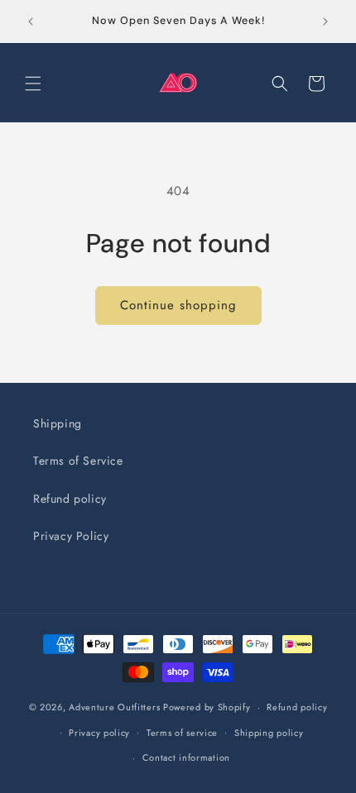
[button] (33, 83)
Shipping (57, 423)
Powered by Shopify (207, 707)
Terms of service (182, 732)
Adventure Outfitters (114, 707)
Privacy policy (99, 732)
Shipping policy (269, 732)
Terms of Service (78, 460)
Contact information (186, 757)
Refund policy (70, 498)
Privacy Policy (70, 536)
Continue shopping (178, 305)
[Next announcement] (325, 21)
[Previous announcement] (30, 21)
